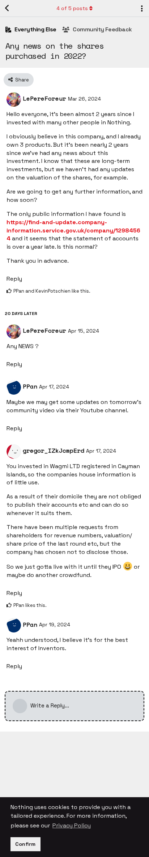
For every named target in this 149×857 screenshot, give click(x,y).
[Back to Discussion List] (7, 8)
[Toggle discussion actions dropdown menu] (142, 8)
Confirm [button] (25, 844)
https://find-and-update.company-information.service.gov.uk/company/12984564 (73, 230)
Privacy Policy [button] (71, 825)
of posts (72, 8)
